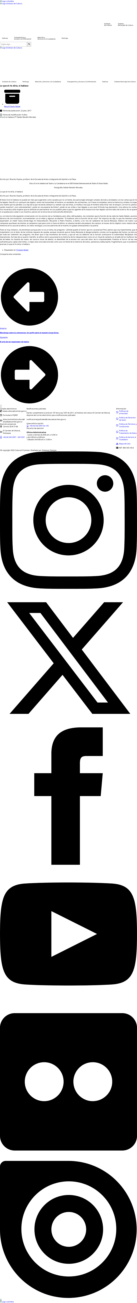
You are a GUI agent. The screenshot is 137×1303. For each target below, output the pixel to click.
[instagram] (68, 588)
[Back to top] (1, 406)
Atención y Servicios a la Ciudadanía (48, 82)
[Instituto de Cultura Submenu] (18, 82)
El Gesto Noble (22, 250)
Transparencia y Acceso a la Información (81, 82)
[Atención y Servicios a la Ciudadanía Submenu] (63, 82)
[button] (29, 44)
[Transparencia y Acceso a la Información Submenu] (98, 82)
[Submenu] (10, 38)
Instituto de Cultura (9, 82)
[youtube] (68, 1002)
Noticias (105, 82)
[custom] (68, 1159)
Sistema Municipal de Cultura (125, 82)
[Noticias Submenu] (110, 82)
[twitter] (68, 726)
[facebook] (68, 864)
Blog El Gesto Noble (12, 106)
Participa (25, 82)
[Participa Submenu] (31, 82)
